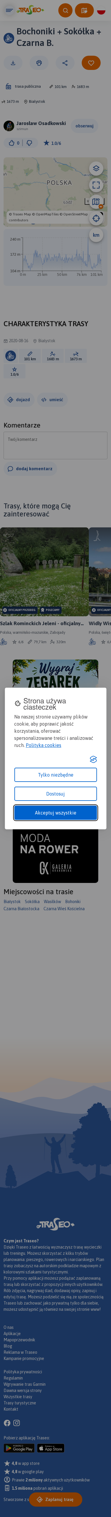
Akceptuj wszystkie (55, 812)
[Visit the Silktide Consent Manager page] (93, 759)
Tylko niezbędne (55, 774)
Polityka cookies (43, 745)
